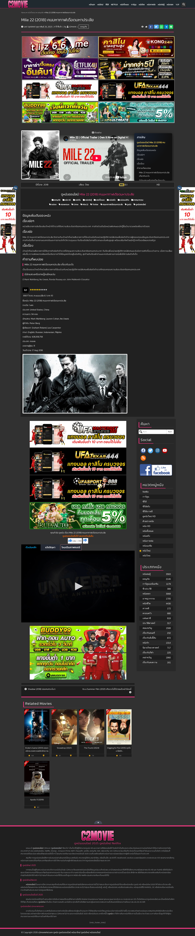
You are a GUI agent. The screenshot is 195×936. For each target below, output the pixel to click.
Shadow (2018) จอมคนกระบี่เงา (41, 689)
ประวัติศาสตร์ (149, 623)
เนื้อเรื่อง (140, 164)
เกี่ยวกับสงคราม (150, 662)
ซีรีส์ (107, 5)
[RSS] (143, 458)
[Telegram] (166, 27)
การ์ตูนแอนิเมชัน (150, 584)
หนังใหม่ (100, 5)
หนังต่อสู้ (161, 5)
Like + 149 (77, 541)
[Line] (171, 27)
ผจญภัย (40, 13)
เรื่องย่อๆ (141, 155)
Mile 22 (85, 204)
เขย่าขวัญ (147, 657)
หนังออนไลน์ (30, 884)
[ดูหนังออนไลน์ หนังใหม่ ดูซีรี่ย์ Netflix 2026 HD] (18, 4)
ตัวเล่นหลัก (31, 547)
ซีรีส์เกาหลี (148, 511)
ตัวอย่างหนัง (148, 521)
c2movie (72, 26)
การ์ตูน (133, 5)
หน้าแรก (92, 5)
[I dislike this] (85, 541)
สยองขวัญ (147, 628)
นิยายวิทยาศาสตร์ (151, 648)
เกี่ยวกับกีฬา (148, 652)
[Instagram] (157, 450)
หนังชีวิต (147, 603)
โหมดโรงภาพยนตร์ (71, 547)
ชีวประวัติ (147, 589)
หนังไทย (142, 5)
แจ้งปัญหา (50, 547)
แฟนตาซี (147, 618)
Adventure (64, 204)
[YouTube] (164, 450)
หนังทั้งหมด (124, 5)
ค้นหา (170, 432)
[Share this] (151, 27)
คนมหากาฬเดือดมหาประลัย (112, 204)
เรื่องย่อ (140, 159)
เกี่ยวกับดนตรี (149, 633)
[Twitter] (150, 450)
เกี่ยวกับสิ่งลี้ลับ (149, 638)
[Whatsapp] (161, 27)
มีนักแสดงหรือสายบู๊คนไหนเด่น (152, 180)
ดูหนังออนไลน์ (140, 204)
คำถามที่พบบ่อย (144, 168)
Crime (75, 204)
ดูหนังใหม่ (42, 902)
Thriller (95, 204)
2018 (46, 185)
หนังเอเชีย (147, 546)
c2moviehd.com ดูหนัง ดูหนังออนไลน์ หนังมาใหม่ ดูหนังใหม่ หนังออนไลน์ (69, 932)
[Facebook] (143, 450)
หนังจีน (78, 200)
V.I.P (177, 5)
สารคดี (146, 608)
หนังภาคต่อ (151, 5)
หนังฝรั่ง (112, 200)
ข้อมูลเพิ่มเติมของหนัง (146, 150)
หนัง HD (67, 200)
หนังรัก (146, 643)
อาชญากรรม (138, 200)
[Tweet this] (156, 27)
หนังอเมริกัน (124, 200)
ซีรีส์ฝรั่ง (146, 506)
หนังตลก (170, 5)
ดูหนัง (129, 204)
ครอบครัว (147, 613)
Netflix (114, 5)
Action (54, 204)
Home (23, 13)
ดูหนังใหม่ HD (149, 516)
